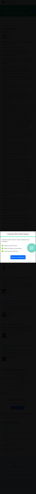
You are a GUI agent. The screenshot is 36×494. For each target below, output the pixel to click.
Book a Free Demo (18, 257)
